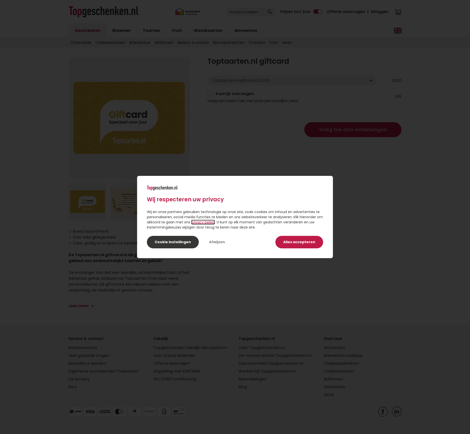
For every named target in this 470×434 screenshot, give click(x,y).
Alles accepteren (299, 242)
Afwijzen (217, 242)
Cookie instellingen (173, 242)
